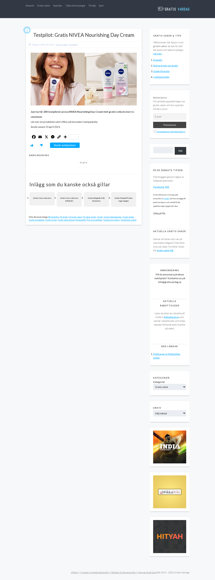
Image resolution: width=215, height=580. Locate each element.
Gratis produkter (36, 220)
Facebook (158, 186)
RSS (167, 186)
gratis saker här (165, 250)
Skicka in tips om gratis (165, 65)
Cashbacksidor (161, 76)
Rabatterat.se (171, 316)
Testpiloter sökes (128, 220)
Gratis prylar (51, 220)
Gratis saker (43, 5)
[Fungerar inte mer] (41, 145)
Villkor (74, 572)
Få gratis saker (75, 217)
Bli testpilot (53, 217)
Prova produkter (94, 220)
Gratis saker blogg (66, 220)
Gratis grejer (128, 217)
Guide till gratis (161, 71)
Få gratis (64, 217)
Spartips (57, 5)
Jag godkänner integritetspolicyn (171, 131)
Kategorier (159, 381)
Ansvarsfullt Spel (148, 572)
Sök (180, 150)
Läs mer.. (157, 53)
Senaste (30, 5)
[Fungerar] (32, 145)
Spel (101, 5)
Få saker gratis (89, 217)
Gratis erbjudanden (113, 217)
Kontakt (157, 59)
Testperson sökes (111, 220)
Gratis (100, 217)
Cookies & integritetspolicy (95, 572)
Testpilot (73, 44)
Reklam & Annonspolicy (124, 572)
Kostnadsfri (80, 220)
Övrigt (92, 5)
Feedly (166, 198)
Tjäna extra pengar (75, 5)
